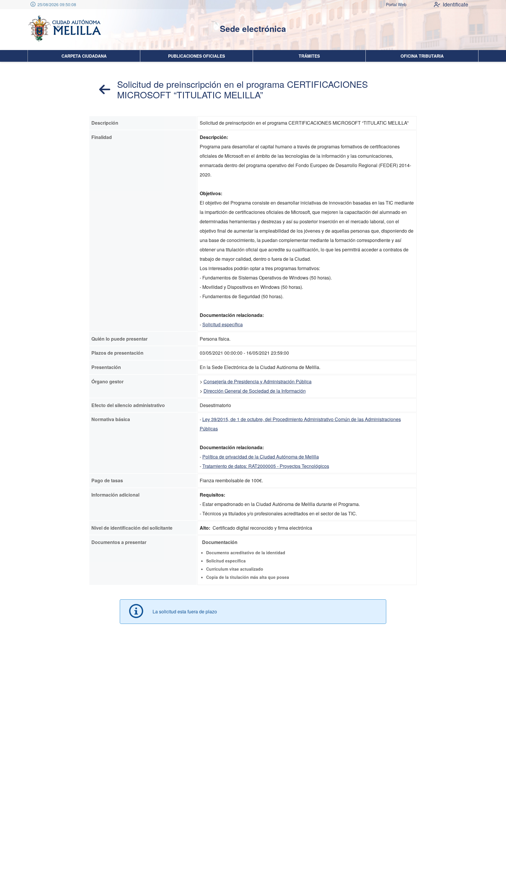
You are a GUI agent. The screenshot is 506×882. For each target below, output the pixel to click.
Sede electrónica (253, 29)
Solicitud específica (222, 324)
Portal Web (396, 4)
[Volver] (104, 89)
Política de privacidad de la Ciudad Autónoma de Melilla (260, 456)
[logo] (64, 29)
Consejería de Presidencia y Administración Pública (258, 381)
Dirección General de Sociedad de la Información (255, 390)
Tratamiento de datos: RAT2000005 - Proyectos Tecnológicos (265, 466)
